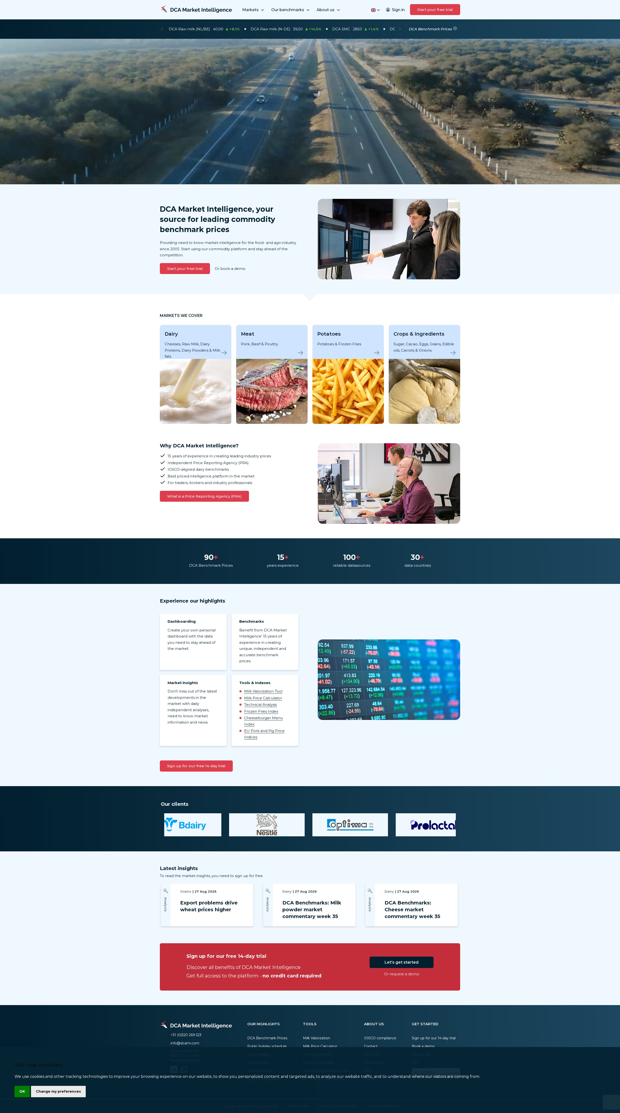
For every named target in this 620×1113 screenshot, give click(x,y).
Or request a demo (401, 974)
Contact (371, 1046)
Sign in (398, 10)
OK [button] (22, 1091)
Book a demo (423, 1046)
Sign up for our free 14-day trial (196, 766)
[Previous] (162, 29)
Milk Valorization (316, 1038)
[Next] (400, 29)
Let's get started (401, 962)
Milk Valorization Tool (263, 691)
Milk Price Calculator (263, 698)
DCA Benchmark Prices (267, 1038)
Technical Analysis (260, 704)
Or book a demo (230, 268)
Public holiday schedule (267, 1046)
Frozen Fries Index (261, 711)
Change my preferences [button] (58, 1091)
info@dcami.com (184, 1043)
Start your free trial (435, 9)
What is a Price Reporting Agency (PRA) (204, 496)
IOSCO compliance (380, 1038)
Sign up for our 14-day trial (434, 1038)
